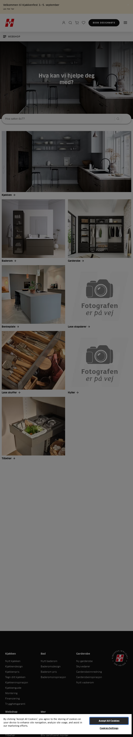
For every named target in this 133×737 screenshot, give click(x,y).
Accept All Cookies (109, 720)
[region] (66, 725)
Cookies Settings (109, 728)
